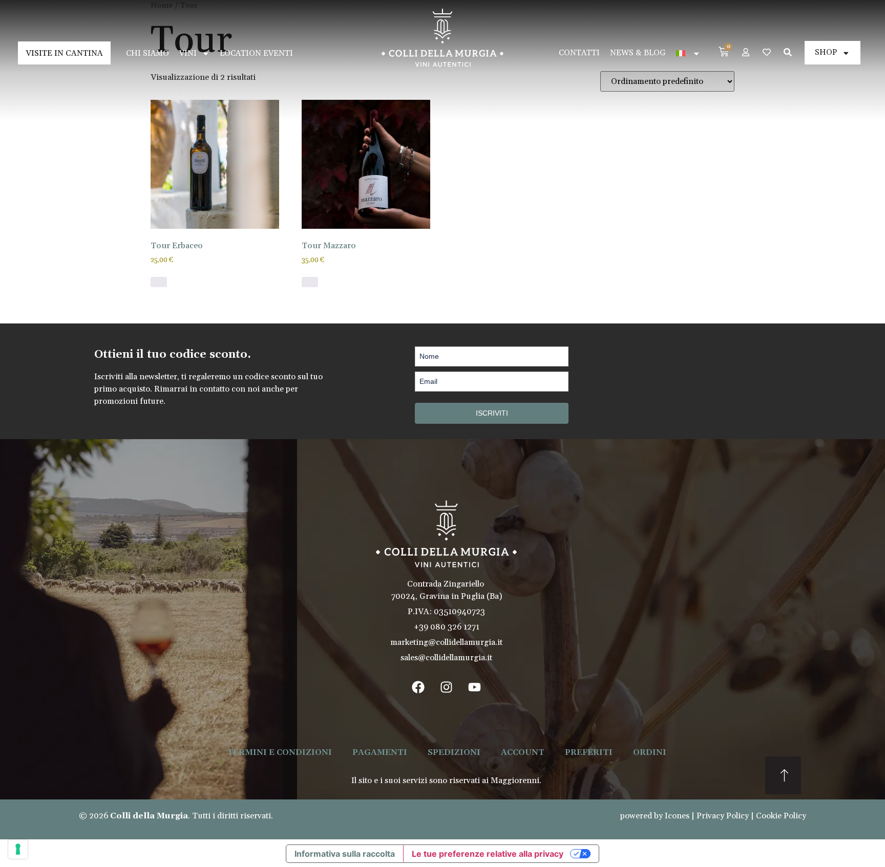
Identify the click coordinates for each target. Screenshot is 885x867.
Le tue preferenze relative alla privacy (487, 854)
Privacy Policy (723, 816)
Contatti (579, 53)
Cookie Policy (781, 816)
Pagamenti (379, 752)
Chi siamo (147, 53)
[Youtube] (475, 687)
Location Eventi (256, 53)
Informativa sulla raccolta (344, 854)
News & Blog (638, 53)
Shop (826, 52)
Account (522, 752)
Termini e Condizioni (279, 752)
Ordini (649, 752)
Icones (677, 816)
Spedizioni (454, 752)
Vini (188, 53)
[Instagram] (446, 687)
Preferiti (589, 752)
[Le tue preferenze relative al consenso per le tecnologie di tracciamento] (18, 849)
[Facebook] (418, 687)
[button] (159, 282)
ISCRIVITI (492, 413)
